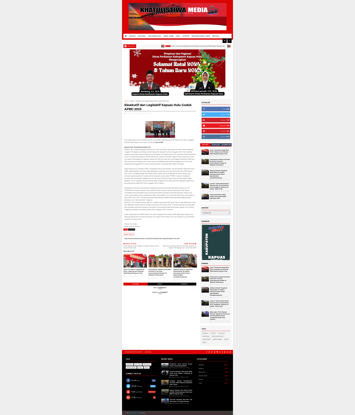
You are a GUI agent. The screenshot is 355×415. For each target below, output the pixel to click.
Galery (213, 333)
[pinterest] (215, 352)
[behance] (225, 352)
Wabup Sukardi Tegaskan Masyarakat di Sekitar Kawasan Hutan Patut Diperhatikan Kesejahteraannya (183, 273)
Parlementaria (154, 36)
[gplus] (212, 352)
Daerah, (149, 113)
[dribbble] (220, 352)
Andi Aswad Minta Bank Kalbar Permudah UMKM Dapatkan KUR (218, 196)
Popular (216, 145)
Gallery (221, 333)
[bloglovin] (217, 352)
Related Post (128, 251)
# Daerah (131, 229)
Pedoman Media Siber (201, 36)
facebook (184, 284)
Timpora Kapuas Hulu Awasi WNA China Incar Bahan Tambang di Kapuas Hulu (181, 373)
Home (126, 101)
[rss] (222, 352)
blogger (136, 284)
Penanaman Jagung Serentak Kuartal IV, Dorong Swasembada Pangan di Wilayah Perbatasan (159, 272)
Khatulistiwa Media (152, 413)
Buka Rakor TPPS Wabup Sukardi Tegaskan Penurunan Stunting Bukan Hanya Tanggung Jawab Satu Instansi (220, 315)
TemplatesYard (134, 413)
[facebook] (207, 352)
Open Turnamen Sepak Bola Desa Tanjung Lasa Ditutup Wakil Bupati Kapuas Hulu (176, 46)
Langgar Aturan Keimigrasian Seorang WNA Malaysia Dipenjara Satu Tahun (181, 382)
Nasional (142, 36)
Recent (205, 145)
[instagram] (228, 352)
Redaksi (215, 36)
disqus (159, 284)
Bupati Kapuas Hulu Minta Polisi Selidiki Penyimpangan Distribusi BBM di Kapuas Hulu (181, 391)
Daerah (132, 36)
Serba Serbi (168, 36)
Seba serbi (206, 339)
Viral (178, 36)
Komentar (226, 145)
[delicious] (230, 352)
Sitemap (186, 36)
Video (226, 339)
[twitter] (209, 352)
